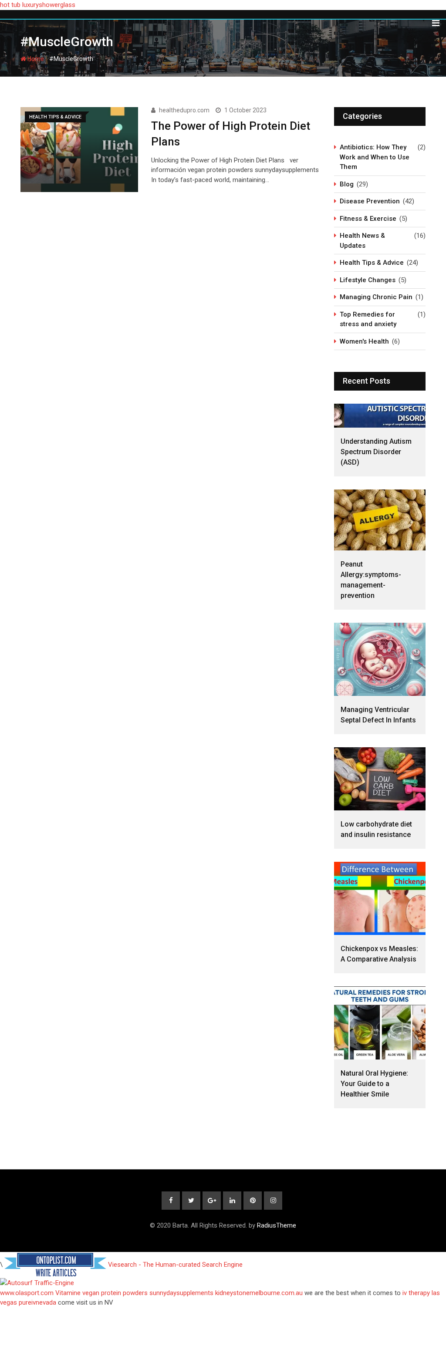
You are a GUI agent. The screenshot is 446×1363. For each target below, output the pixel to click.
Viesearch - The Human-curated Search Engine (175, 1265)
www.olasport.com (27, 1293)
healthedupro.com (184, 110)
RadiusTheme (276, 1225)
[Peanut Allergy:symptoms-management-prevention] (380, 519)
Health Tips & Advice (372, 263)
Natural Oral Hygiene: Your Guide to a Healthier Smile (374, 1083)
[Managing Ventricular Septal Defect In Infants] (380, 659)
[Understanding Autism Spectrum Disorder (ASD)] (380, 416)
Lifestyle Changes (367, 280)
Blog (347, 184)
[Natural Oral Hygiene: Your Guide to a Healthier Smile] (380, 1022)
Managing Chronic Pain (376, 297)
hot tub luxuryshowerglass (37, 5)
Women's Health (364, 341)
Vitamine (68, 1293)
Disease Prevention (370, 201)
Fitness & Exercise (368, 219)
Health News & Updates (362, 241)
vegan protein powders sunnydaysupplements (147, 1293)
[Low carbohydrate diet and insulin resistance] (380, 778)
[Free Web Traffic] (223, 1283)
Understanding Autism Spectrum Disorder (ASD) (376, 451)
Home (35, 58)
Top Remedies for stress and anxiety (368, 319)
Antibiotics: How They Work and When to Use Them (374, 157)
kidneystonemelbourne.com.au (259, 1293)
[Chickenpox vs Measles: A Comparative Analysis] (380, 898)
